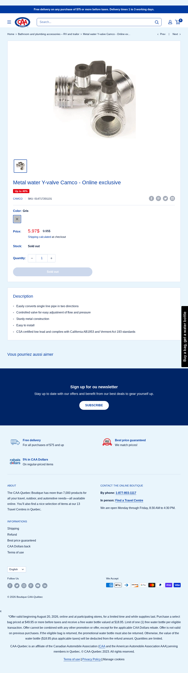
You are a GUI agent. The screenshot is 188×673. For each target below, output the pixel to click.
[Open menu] (9, 22)
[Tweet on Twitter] (165, 198)
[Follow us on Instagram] (23, 585)
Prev (162, 34)
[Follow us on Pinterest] (30, 585)
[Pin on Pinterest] (158, 198)
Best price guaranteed (21, 540)
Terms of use (15, 552)
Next (175, 34)
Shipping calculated (39, 236)
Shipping (13, 528)
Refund (12, 534)
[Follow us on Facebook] (9, 585)
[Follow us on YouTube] (37, 585)
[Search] (156, 22)
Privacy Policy (91, 659)
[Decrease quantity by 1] (32, 258)
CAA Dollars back (18, 546)
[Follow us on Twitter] (16, 585)
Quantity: (19, 258)
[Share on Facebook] (151, 198)
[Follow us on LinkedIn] (44, 585)
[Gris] (17, 219)
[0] (177, 22)
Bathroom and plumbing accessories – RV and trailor (48, 34)
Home (10, 34)
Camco (18, 198)
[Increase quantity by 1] (51, 258)
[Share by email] (172, 198)
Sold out (53, 271)
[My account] (170, 22)
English (13, 569)
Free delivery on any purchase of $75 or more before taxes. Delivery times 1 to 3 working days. (94, 9)
